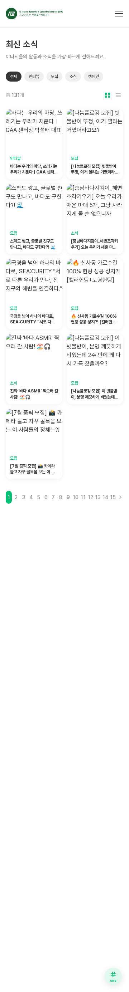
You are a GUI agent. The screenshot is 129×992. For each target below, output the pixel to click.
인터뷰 (34, 76)
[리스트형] (118, 95)
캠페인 (93, 76)
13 (98, 497)
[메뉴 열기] (119, 13)
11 (83, 497)
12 (90, 497)
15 (113, 497)
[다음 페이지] (120, 497)
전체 (13, 76)
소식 (73, 76)
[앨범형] (107, 95)
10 (75, 497)
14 (105, 497)
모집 (54, 76)
